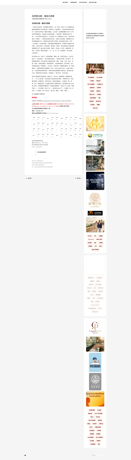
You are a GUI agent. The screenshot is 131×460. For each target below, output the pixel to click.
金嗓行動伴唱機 (83, 2)
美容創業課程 (93, 97)
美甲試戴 (92, 104)
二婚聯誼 (101, 242)
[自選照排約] (95, 163)
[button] (102, 2)
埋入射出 (90, 235)
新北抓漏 (101, 291)
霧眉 (92, 33)
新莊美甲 (95, 423)
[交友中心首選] (95, 328)
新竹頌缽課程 (91, 77)
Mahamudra (91, 239)
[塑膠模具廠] (95, 181)
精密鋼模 (98, 433)
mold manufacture (95, 305)
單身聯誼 (90, 242)
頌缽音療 (100, 420)
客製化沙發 (92, 94)
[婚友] (95, 200)
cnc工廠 (91, 294)
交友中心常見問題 (98, 413)
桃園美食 (98, 91)
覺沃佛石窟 (98, 101)
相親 (92, 301)
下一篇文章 (78, 178)
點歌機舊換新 (73, 2)
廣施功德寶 (35, 18)
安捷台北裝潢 (99, 239)
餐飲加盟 (98, 80)
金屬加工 (98, 281)
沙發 (95, 287)
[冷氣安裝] (95, 362)
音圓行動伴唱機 (92, 2)
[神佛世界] (95, 123)
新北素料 (97, 301)
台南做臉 (99, 94)
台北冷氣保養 (99, 77)
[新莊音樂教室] (95, 344)
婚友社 (100, 246)
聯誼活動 (90, 413)
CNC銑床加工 (99, 277)
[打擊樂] (95, 135)
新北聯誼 (92, 440)
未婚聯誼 (90, 246)
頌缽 (99, 97)
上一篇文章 (28, 178)
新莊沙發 (89, 287)
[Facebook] (25, 455)
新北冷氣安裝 (98, 284)
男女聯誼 (99, 410)
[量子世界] (95, 399)
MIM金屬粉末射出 (92, 308)
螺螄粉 (98, 104)
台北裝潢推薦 (90, 437)
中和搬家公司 (100, 84)
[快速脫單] (95, 224)
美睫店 (88, 298)
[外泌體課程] (95, 69)
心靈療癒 (101, 235)
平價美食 (98, 440)
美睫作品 (101, 423)
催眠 (99, 444)
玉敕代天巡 (95, 108)
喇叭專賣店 (65, 2)
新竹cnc (100, 308)
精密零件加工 (91, 277)
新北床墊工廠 (100, 298)
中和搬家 (92, 80)
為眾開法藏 (41, 18)
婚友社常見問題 (95, 249)
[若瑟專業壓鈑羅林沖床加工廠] (95, 213)
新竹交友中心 (95, 311)
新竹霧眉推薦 (95, 35)
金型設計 (94, 291)
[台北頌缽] (95, 381)
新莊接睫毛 (92, 430)
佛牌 (89, 291)
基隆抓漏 (91, 101)
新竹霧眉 (88, 33)
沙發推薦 (99, 430)
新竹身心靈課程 (91, 84)
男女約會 (98, 416)
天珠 (96, 246)
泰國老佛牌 (98, 294)
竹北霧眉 (100, 33)
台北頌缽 (92, 38)
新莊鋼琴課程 (92, 410)
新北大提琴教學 (99, 437)
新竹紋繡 (101, 35)
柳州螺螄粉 (93, 444)
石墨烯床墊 (92, 87)
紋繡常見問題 (98, 427)
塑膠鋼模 (92, 433)
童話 (95, 242)
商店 (95, 235)
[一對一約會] (95, 146)
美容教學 (99, 87)
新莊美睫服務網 (41, 152)
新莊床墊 (91, 284)
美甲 (94, 298)
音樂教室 (92, 281)
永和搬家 (92, 91)
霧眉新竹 (95, 33)
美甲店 (91, 427)
